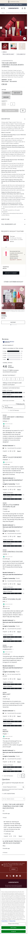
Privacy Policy (4, 920)
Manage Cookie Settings (13, 923)
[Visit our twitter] (10, 875)
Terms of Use (12, 920)
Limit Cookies (13, 927)
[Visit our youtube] (16, 875)
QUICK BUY (13, 322)
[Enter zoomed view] (24, 38)
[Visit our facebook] (7, 875)
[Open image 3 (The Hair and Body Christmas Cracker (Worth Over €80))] (22, 46)
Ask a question (13, 81)
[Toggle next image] (26, 28)
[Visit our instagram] (13, 875)
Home (3, 12)
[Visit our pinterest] (20, 875)
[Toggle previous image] (1, 28)
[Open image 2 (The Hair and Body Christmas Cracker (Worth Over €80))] (13, 46)
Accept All (13, 931)
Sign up (13, 869)
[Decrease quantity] (4, 104)
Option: (4, 89)
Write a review (5, 81)
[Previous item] (2, 305)
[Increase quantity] (13, 104)
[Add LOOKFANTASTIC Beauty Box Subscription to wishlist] (23, 287)
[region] (13, 911)
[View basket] (25, 8)
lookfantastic (7, 60)
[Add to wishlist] (22, 110)
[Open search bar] (4, 8)
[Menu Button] (1, 8)
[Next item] (24, 305)
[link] (22, 8)
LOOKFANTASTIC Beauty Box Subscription (13, 310)
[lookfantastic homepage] (13, 8)
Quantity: (4, 101)
